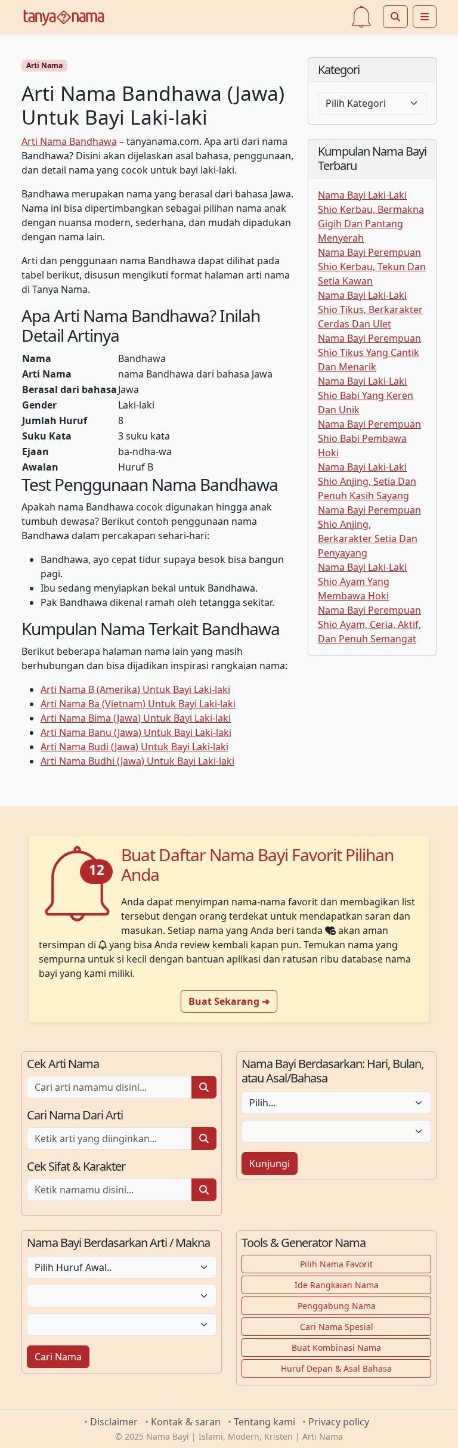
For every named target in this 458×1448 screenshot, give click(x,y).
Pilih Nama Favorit (336, 1264)
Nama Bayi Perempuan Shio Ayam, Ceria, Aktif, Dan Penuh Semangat (369, 624)
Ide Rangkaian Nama (337, 1285)
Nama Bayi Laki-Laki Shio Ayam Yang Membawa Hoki (362, 581)
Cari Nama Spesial (336, 1326)
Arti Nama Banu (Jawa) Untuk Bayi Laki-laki (136, 732)
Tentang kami (264, 1421)
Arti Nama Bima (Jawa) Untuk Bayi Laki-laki (136, 718)
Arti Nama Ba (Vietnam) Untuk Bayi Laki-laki (138, 703)
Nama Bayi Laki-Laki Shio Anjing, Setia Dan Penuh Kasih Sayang (367, 481)
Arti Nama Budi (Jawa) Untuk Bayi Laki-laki (134, 746)
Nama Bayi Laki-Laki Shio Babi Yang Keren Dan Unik (365, 395)
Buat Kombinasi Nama (336, 1347)
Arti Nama (44, 65)
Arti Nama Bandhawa (69, 141)
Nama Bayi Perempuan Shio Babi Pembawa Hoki (369, 438)
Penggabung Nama (337, 1305)
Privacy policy (338, 1421)
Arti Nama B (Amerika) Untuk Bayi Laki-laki (135, 689)
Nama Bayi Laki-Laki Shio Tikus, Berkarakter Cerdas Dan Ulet (370, 309)
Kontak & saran (186, 1421)
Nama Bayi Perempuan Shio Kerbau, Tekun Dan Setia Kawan (372, 266)
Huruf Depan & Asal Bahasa (336, 1368)
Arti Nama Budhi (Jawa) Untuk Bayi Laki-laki (137, 761)
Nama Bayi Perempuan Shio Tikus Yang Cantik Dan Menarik (369, 352)
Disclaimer (114, 1421)
